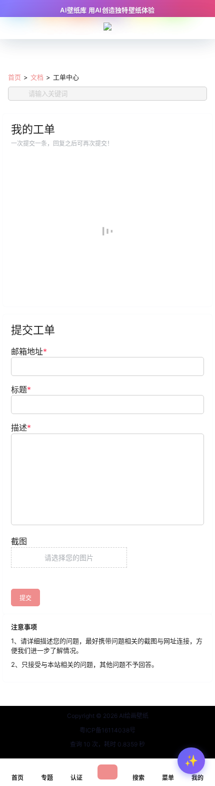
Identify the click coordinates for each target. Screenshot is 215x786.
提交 (26, 598)
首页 (14, 77)
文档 (37, 77)
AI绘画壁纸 (133, 715)
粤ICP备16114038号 (108, 730)
